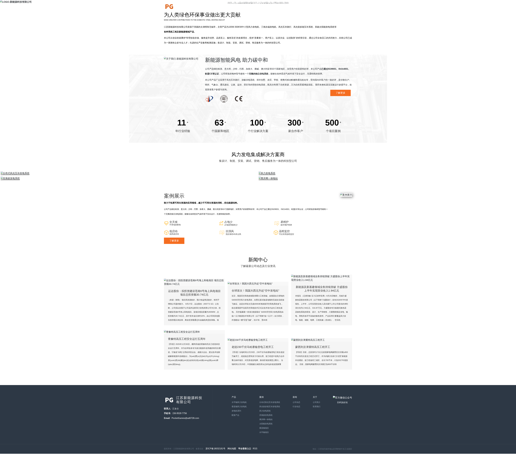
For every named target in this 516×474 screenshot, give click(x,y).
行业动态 (296, 406)
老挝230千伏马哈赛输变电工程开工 (253, 346)
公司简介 (252, 7)
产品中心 (266, 7)
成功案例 (300, 7)
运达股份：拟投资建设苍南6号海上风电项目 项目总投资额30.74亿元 (194, 293)
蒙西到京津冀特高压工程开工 (312, 346)
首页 (241, 7)
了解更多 (340, 92)
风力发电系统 (265, 411)
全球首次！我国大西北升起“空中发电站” (255, 290)
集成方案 (317, 7)
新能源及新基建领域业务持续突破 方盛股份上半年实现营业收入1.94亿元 (322, 289)
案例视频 (331, 7)
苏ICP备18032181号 (215, 448)
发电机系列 (236, 411)
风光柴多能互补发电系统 (269, 406)
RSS (255, 448)
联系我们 (347, 7)
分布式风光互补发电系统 (269, 402)
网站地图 (231, 448)
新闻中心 (283, 7)
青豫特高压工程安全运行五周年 (187, 338)
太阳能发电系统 (266, 424)
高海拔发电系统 (266, 415)
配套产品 (235, 415)
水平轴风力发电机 (239, 402)
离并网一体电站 (266, 419)
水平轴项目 (264, 432)
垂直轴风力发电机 (239, 406)
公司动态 (296, 402)
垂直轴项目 (264, 428)
